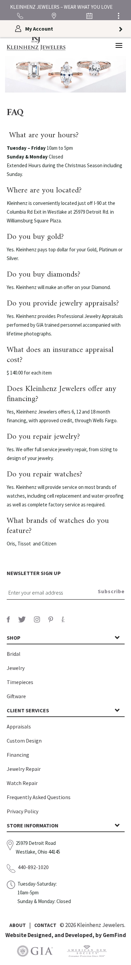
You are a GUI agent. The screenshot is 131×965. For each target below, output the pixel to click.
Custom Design (24, 740)
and (59, 935)
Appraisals (19, 726)
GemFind (114, 935)
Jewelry (16, 668)
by (99, 935)
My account (39, 28)
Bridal (13, 653)
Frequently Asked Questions (39, 797)
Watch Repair (22, 783)
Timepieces (20, 682)
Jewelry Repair (24, 769)
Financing (18, 754)
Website (16, 935)
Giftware (16, 696)
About (17, 925)
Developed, (80, 935)
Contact (45, 925)
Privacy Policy (22, 811)
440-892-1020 (33, 867)
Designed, (41, 935)
